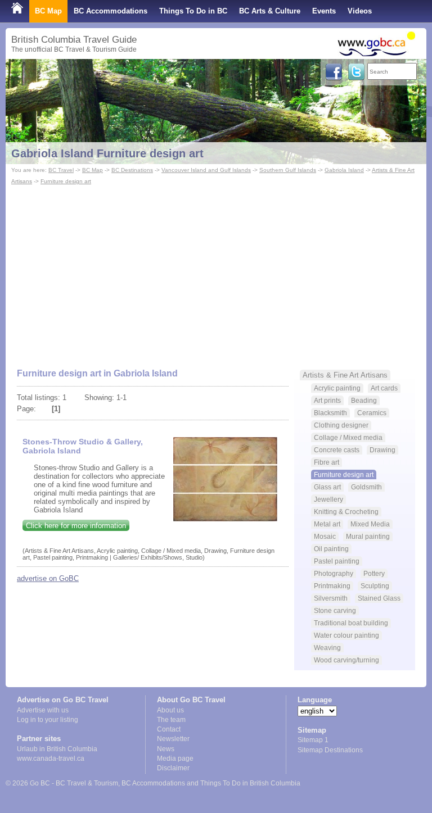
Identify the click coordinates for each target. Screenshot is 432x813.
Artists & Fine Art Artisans (345, 375)
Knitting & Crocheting (346, 511)
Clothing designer (341, 425)
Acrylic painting (337, 388)
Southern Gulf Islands (287, 170)
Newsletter (173, 738)
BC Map (48, 11)
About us (170, 710)
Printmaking (332, 585)
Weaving (327, 647)
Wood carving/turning (346, 660)
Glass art (327, 486)
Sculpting (375, 585)
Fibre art (326, 462)
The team (171, 719)
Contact (169, 729)
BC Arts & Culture (269, 11)
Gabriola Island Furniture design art (107, 153)
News (165, 749)
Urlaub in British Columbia (57, 749)
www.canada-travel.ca (50, 758)
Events (324, 11)
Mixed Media (370, 524)
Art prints (327, 400)
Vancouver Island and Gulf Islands (206, 170)
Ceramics (371, 412)
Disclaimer (173, 768)
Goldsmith (366, 486)
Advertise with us (43, 710)
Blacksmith (330, 412)
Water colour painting (346, 635)
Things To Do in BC (193, 11)
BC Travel (61, 170)
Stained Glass (379, 598)
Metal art (327, 524)
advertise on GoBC (48, 578)
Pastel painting (336, 561)
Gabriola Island (344, 170)
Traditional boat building (351, 622)
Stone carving (335, 610)
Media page (175, 758)
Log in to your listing (47, 719)
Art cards (384, 388)
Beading (364, 400)
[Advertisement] (216, 271)
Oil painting (331, 548)
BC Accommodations (110, 11)
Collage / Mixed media (348, 437)
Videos (360, 11)
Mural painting (368, 536)
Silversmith (331, 598)
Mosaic (325, 536)
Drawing (382, 449)
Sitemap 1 (313, 740)
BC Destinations (132, 170)
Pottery (374, 573)
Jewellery (328, 499)
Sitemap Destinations (330, 750)
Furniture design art (65, 181)
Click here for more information (76, 525)
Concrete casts (336, 449)
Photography (333, 573)
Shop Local (31, 33)
